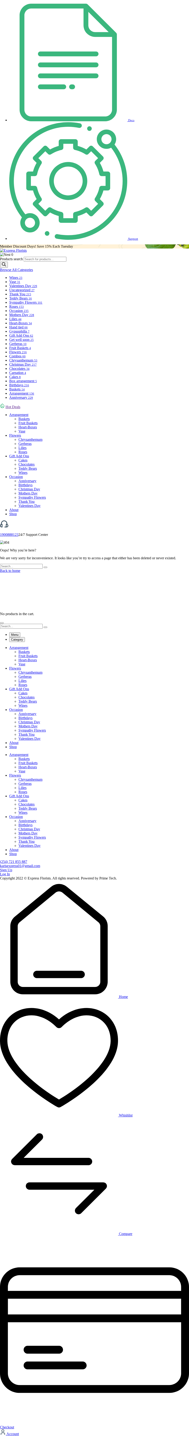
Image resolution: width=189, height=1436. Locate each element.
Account (12, 1434)
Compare (125, 1234)
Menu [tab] (14, 634)
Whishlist (125, 1115)
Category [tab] (17, 639)
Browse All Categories (16, 270)
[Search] (4, 265)
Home (123, 997)
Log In (5, 874)
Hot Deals (13, 407)
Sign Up (6, 870)
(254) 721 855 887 (13, 862)
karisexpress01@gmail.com (20, 866)
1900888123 (9, 535)
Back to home (10, 571)
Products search (12, 259)
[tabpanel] (94, 697)
